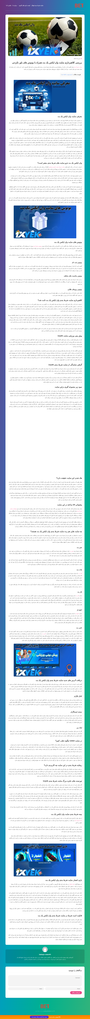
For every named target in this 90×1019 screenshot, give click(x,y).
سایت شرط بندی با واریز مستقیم (57, 167)
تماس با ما (8, 5)
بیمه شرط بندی (78, 820)
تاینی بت (44, 633)
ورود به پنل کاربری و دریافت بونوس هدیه (39, 1017)
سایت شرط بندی (78, 67)
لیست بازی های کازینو (24, 5)
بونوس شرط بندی (37, 246)
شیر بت (71, 551)
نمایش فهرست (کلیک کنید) (67, 74)
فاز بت (77, 595)
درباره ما (15, 5)
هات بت (80, 573)
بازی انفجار (72, 884)
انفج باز (77, 613)
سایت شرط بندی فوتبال (37, 5)
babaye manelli (45, 954)
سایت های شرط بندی (47, 1011)
